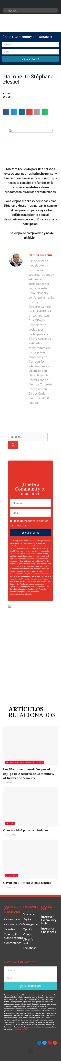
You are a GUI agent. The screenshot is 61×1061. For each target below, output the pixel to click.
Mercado (29, 914)
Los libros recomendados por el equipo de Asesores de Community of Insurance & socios (28, 773)
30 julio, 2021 (10, 782)
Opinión (28, 929)
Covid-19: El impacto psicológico (27, 883)
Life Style (11, 876)
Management (30, 924)
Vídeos (27, 934)
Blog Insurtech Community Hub (24, 762)
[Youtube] (33, 5)
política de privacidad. (24, 594)
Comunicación (11, 924)
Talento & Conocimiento (11, 936)
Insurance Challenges (48, 930)
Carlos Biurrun (40, 255)
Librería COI (28, 941)
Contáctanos (11, 943)
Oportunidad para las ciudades (25, 830)
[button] (6, 23)
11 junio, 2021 (11, 887)
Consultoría (11, 919)
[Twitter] (27, 5)
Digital (10, 823)
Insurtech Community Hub (48, 920)
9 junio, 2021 (10, 835)
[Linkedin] (20, 5)
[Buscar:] (28, 436)
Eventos (9, 929)
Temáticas (29, 948)
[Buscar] (13, 445)
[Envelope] (40, 5)
